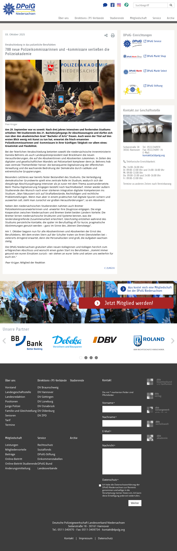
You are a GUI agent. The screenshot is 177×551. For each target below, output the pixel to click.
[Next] (172, 341)
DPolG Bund (45, 463)
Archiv (170, 18)
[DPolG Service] (132, 44)
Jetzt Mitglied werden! (129, 303)
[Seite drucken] (112, 35)
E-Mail (106, 431)
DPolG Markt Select (156, 70)
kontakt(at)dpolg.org (154, 155)
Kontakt (68, 538)
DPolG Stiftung (154, 85)
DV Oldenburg (46, 410)
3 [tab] (91, 357)
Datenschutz (110, 479)
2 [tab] (85, 357)
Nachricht (108, 445)
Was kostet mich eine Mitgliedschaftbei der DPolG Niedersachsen (149, 289)
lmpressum (85, 538)
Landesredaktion (15, 396)
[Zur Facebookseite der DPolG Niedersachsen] (111, 5)
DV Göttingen (45, 396)
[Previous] (5, 341)
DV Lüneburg (45, 401)
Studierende (117, 18)
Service (157, 18)
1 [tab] (80, 357)
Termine (10, 424)
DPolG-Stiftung (46, 454)
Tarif (7, 420)
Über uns (63, 18)
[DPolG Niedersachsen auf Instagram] (117, 5)
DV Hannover (45, 392)
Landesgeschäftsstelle (18, 392)
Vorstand (10, 387)
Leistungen (11, 445)
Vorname (108, 402)
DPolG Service (153, 41)
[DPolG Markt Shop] (132, 59)
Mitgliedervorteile (15, 449)
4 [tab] (96, 357)
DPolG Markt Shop (156, 56)
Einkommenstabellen (50, 459)
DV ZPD (42, 415)
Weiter (135, 503)
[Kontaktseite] (104, 5)
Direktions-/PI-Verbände (89, 18)
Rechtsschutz (45, 445)
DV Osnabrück (46, 406)
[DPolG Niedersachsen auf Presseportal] (125, 5)
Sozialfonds (44, 449)
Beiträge (10, 454)
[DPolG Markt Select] (132, 74)
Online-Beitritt (13, 459)
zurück (110, 268)
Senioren (10, 415)
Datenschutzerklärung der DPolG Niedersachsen (121, 486)
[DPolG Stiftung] (132, 89)
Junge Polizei (12, 406)
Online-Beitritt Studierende (21, 463)
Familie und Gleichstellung (21, 410)
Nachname (109, 417)
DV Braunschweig (48, 387)
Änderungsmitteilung (17, 468)
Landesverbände (47, 468)
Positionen (11, 401)
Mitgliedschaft (138, 18)
